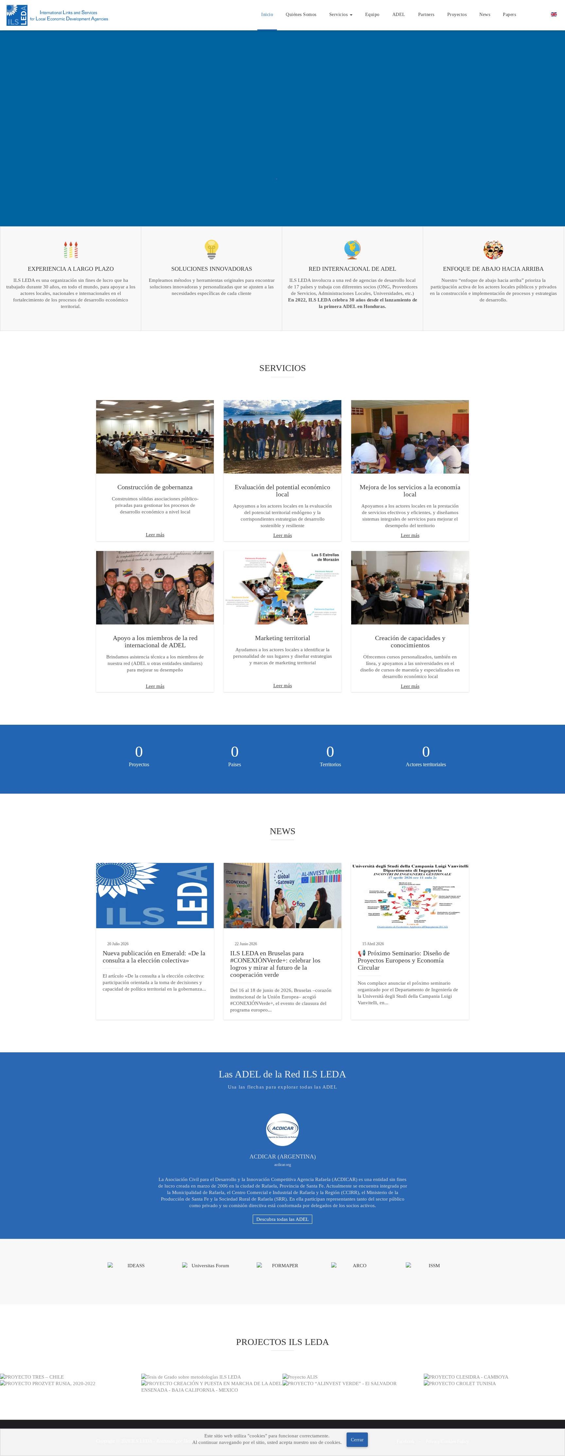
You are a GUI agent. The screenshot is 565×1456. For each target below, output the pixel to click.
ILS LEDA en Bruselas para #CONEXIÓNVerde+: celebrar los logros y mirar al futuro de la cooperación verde (275, 963)
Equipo (372, 14)
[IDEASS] (133, 1265)
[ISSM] (431, 1265)
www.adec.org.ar (282, 1164)
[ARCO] (357, 1265)
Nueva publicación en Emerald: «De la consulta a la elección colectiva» (154, 956)
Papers (509, 14)
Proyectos (457, 14)
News (484, 14)
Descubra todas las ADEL (282, 1219)
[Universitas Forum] (208, 1265)
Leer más (155, 534)
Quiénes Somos (301, 14)
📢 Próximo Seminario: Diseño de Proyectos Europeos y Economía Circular (404, 960)
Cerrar (357, 1439)
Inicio (267, 14)
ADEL (398, 14)
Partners (426, 14)
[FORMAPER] (282, 1265)
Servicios (339, 14)
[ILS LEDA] (58, 14)
